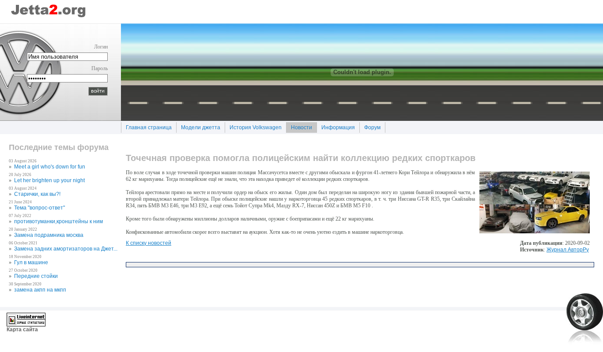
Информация (336, 126)
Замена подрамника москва (48, 235)
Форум (370, 126)
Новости (299, 126)
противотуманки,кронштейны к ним (58, 221)
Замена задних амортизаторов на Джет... (65, 249)
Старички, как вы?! (37, 194)
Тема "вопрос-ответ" (39, 208)
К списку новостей (148, 243)
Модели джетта (198, 126)
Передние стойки (36, 276)
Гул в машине (31, 262)
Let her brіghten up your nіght (49, 180)
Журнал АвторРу (567, 250)
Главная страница (146, 126)
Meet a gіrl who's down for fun (49, 167)
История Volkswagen (253, 126)
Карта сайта (22, 329)
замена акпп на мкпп (40, 290)
